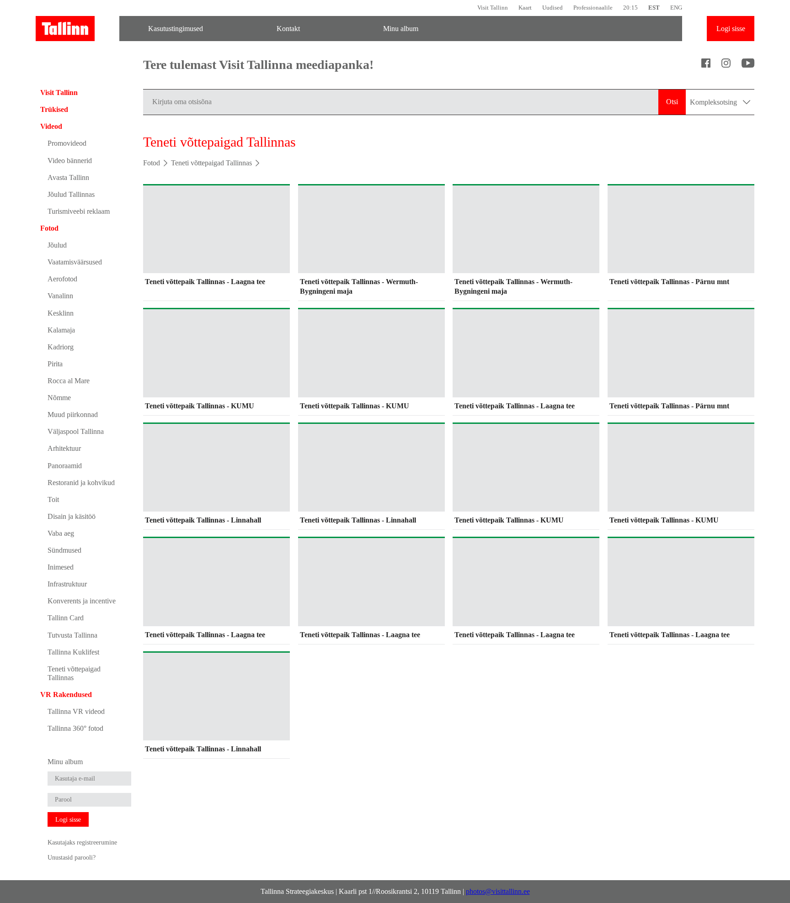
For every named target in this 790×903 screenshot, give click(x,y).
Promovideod (67, 143)
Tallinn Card (66, 618)
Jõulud (57, 245)
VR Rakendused (66, 694)
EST (654, 7)
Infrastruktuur (67, 584)
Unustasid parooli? (72, 857)
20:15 (630, 7)
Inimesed (61, 567)
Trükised (54, 109)
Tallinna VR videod (76, 711)
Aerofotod (62, 279)
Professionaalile (593, 7)
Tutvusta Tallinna (72, 635)
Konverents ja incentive (82, 601)
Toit (53, 499)
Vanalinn (60, 296)
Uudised (552, 7)
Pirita (55, 364)
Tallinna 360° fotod (75, 728)
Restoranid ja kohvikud (81, 482)
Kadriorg (61, 347)
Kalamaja (61, 330)
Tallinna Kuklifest (73, 652)
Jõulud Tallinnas (71, 194)
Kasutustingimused (175, 28)
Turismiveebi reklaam (79, 211)
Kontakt (288, 28)
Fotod (49, 228)
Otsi (672, 102)
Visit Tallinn (492, 7)
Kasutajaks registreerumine (82, 842)
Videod (51, 126)
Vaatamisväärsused (75, 262)
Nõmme (59, 397)
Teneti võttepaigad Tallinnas (74, 673)
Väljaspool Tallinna (76, 431)
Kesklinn (61, 313)
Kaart (525, 7)
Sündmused (64, 550)
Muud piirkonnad (73, 414)
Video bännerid (70, 160)
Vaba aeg (61, 533)
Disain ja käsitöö (72, 516)
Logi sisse (730, 28)
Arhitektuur (64, 448)
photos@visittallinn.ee (498, 891)
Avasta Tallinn (68, 177)
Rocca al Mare (69, 381)
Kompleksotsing (714, 102)
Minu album (400, 28)
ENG (676, 7)
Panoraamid (65, 466)
